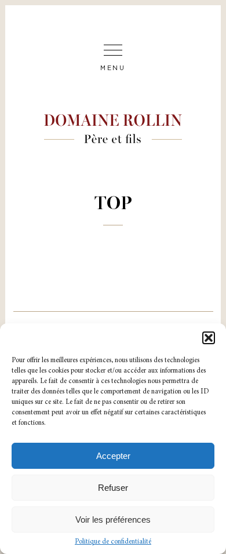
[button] (208, 338)
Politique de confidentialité (113, 541)
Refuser (113, 488)
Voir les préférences (113, 519)
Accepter (113, 456)
